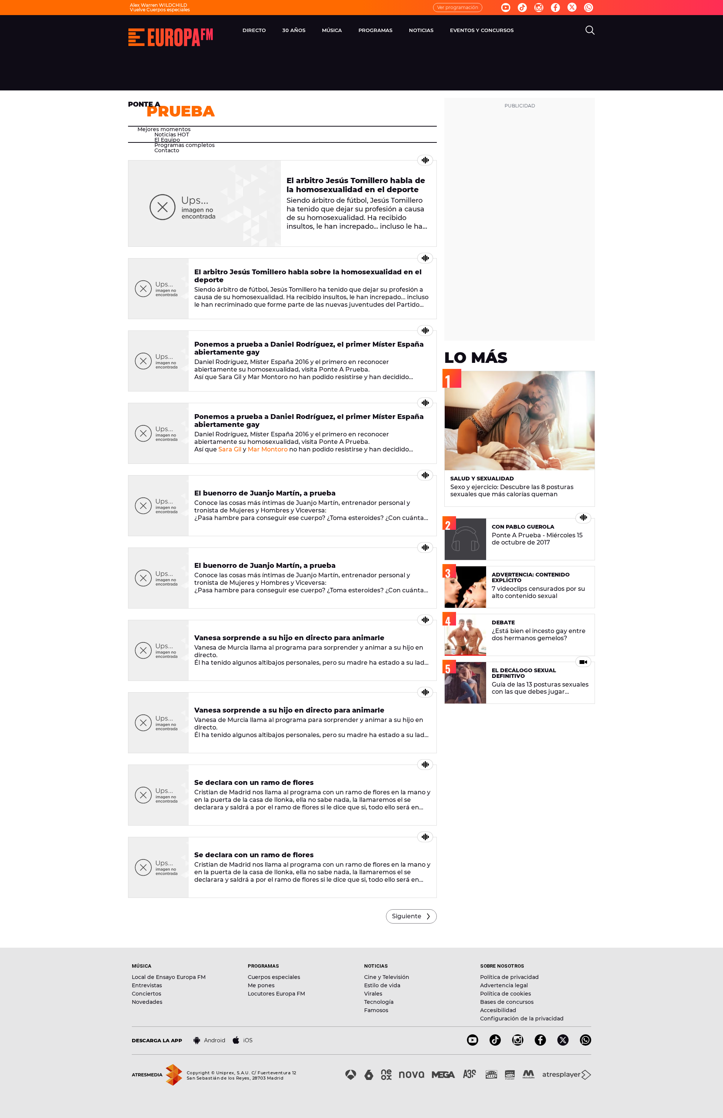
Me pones (261, 985)
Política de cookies (505, 993)
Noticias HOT (171, 134)
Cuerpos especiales (274, 977)
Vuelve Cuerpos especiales (160, 9)
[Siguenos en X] (563, 1043)
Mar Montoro (268, 449)
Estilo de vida (382, 985)
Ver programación (457, 7)
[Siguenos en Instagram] (538, 7)
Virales (373, 993)
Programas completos (184, 145)
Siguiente (406, 916)
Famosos (376, 1010)
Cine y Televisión (386, 977)
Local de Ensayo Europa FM (169, 977)
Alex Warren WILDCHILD (158, 5)
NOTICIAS (421, 30)
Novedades (147, 1002)
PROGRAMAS (375, 30)
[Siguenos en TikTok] (495, 1043)
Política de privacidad (509, 977)
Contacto (166, 150)
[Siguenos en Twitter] (572, 8)
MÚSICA (332, 30)
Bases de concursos (507, 1002)
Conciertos (146, 993)
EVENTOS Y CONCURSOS (482, 30)
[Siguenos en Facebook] (555, 7)
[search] (590, 30)
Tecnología (379, 1002)
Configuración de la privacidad (522, 1018)
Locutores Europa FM (276, 993)
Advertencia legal (504, 985)
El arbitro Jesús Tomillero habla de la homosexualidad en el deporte (356, 185)
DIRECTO (254, 30)
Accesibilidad (498, 1010)
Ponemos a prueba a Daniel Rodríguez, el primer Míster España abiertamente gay (309, 348)
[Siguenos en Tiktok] (522, 7)
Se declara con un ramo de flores (254, 782)
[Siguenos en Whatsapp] (588, 7)
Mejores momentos (164, 129)
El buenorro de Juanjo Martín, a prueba (265, 493)
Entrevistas (147, 985)
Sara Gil (229, 449)
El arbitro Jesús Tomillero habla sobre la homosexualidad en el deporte (308, 276)
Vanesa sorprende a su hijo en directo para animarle (289, 638)
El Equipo (167, 139)
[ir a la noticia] (204, 203)
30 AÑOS (293, 30)
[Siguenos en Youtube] (505, 7)
